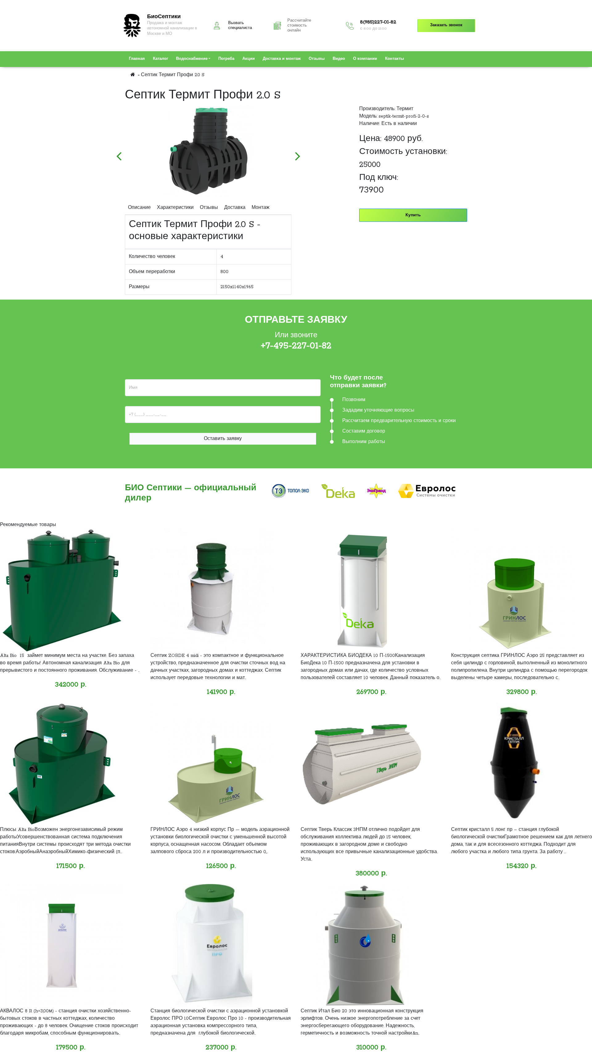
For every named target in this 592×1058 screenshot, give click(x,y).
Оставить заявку (223, 439)
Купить (413, 215)
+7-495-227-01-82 (296, 345)
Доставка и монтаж (282, 59)
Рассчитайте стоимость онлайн (299, 26)
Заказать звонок (446, 25)
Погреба (226, 59)
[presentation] (118, 153)
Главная (137, 59)
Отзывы (317, 59)
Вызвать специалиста (240, 25)
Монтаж (260, 207)
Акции (248, 59)
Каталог (160, 59)
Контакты (394, 59)
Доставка (234, 207)
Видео (339, 59)
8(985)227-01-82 (378, 22)
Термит (405, 109)
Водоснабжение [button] (192, 59)
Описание (139, 207)
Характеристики (175, 207)
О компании (365, 59)
